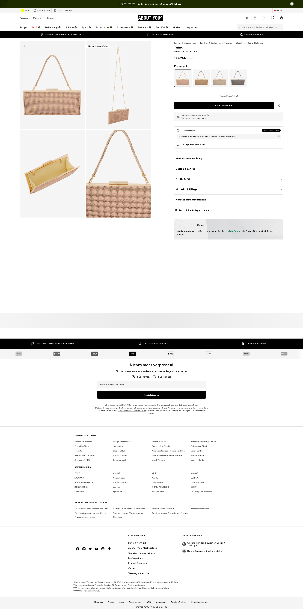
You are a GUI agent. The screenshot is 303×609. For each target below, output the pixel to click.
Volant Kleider (159, 441)
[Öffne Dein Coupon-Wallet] (246, 18)
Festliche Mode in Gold (163, 508)
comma (116, 487)
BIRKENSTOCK (81, 487)
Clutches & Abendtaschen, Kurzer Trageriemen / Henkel (90, 515)
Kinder (51, 18)
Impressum (161, 602)
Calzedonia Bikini (199, 446)
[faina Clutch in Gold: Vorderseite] (52, 85)
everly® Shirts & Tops (84, 455)
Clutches (240, 43)
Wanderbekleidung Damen (203, 441)
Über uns (98, 602)
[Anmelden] (255, 18)
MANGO (194, 473)
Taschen (228, 43)
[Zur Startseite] (91, 536)
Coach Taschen (120, 455)
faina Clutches (255, 43)
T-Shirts (78, 451)
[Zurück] (24, 46)
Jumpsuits (118, 446)
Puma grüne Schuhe (161, 446)
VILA (154, 473)
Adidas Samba (198, 455)
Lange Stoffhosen (122, 441)
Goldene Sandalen (83, 441)
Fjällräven (117, 491)
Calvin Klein (157, 482)
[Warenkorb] (281, 18)
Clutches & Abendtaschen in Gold (129, 508)
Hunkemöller (158, 491)
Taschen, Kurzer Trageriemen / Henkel (170, 513)
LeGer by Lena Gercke (201, 491)
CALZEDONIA (119, 482)
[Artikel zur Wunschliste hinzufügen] (279, 105)
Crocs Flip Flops (81, 446)
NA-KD (155, 478)
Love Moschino (198, 482)
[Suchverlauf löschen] (281, 27)
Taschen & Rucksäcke (210, 43)
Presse (111, 602)
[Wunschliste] (273, 18)
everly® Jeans (158, 460)
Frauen (24, 18)
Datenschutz (135, 602)
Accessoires (190, 43)
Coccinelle (79, 491)
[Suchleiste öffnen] (239, 27)
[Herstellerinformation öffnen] (208, 115)
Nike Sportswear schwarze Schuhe (168, 451)
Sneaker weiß (119, 460)
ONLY (77, 473)
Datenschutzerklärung (106, 408)
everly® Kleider (198, 460)
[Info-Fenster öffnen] (292, 4)
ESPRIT (194, 487)
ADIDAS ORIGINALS (83, 482)
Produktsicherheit (200, 602)
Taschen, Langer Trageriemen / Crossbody (128, 515)
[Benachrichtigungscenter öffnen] (264, 18)
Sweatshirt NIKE (82, 460)
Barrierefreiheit (178, 602)
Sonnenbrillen (197, 451)
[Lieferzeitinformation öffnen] (278, 136)
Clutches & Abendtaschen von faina (91, 508)
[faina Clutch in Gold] (52, 174)
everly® (116, 473)
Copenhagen (119, 478)
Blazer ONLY (119, 451)
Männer (37, 18)
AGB (148, 602)
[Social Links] (78, 549)
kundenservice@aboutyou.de (132, 410)
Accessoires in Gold (200, 508)
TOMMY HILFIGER (160, 487)
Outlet (27, 10)
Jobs (121, 602)
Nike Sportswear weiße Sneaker (167, 455)
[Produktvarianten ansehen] (182, 78)
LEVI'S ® (194, 478)
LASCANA (79, 478)
